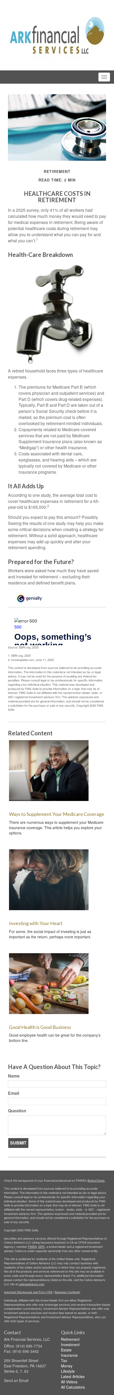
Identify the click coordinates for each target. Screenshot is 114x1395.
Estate (66, 1349)
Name (14, 1076)
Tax (64, 1360)
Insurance (69, 1355)
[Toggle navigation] (104, 77)
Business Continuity (67, 1292)
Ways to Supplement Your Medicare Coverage (56, 814)
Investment (70, 1344)
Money (66, 1365)
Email (13, 1093)
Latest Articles (73, 1376)
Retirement (70, 1339)
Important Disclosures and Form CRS (28, 1292)
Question (17, 1111)
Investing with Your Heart (36, 923)
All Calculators (73, 1387)
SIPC (41, 1246)
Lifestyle (68, 1371)
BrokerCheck (96, 1180)
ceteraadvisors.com (31, 1284)
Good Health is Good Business (40, 1027)
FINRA (32, 1246)
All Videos (69, 1381)
